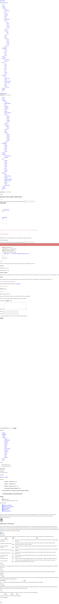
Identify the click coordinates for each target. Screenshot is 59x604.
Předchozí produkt (6, 209)
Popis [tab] (3, 255)
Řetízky (6, 182)
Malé (8, 115)
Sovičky (8, 138)
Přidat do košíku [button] (13, 332)
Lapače (6, 165)
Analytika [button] (1, 574)
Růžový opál (24, 253)
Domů (3, 97)
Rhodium (6, 157)
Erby (5, 104)
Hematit (15, 253)
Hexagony (6, 106)
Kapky (6, 109)
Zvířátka (6, 132)
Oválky (6, 129)
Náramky (4, 152)
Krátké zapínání (19, 253)
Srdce (6, 131)
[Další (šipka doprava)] (57, 302)
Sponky (6, 183)
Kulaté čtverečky (8, 112)
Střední (8, 117)
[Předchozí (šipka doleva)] (2, 302)
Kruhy (6, 149)
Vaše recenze (2, 309)
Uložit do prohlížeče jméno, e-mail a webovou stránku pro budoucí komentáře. (14, 315)
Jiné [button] (0, 589)
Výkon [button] (1, 568)
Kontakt (3, 186)
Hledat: (1, 428)
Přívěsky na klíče (8, 180)
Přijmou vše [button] (8, 517)
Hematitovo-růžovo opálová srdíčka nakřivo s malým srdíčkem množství (12, 201)
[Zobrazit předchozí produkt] (2, 209)
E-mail (1, 313)
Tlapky (8, 140)
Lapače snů (6, 451)
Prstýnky (3, 154)
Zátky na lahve (7, 185)
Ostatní (6, 151)
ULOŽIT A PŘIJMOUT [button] (4, 597)
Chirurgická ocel (8, 155)
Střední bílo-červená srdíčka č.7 (16, 358)
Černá (12, 253)
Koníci (8, 134)
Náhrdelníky (4, 143)
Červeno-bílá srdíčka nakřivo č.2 (16, 369)
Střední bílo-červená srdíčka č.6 (16, 348)
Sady (3, 158)
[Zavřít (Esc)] (55, 1)
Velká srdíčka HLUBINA (14, 421)
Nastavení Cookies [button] (3, 517)
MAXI (8, 121)
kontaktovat (18, 283)
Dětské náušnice (7, 103)
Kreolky (6, 111)
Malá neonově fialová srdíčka (15, 390)
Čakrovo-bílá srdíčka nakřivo (15, 327)
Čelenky (6, 177)
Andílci (6, 101)
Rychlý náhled (31, 323)
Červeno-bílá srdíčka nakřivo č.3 (16, 379)
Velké (8, 118)
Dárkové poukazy (8, 175)
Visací (28, 253)
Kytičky (6, 123)
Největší (8, 120)
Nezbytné (2, 533)
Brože (6, 174)
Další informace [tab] (4, 257)
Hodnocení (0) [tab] (4, 258)
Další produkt (4, 217)
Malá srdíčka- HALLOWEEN (15, 400)
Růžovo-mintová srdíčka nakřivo (16, 337)
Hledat (15, 428)
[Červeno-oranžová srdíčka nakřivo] (5, 223)
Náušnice (4, 100)
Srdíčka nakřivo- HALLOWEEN (16, 411)
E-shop (3, 98)
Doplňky (3, 172)
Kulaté (6, 114)
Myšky (8, 137)
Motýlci (8, 135)
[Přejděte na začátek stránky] (0, 513)
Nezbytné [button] (1, 532)
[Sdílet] (52, 1)
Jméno (1, 311)
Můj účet (3, 188)
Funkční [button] (1, 563)
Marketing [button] (1, 583)
